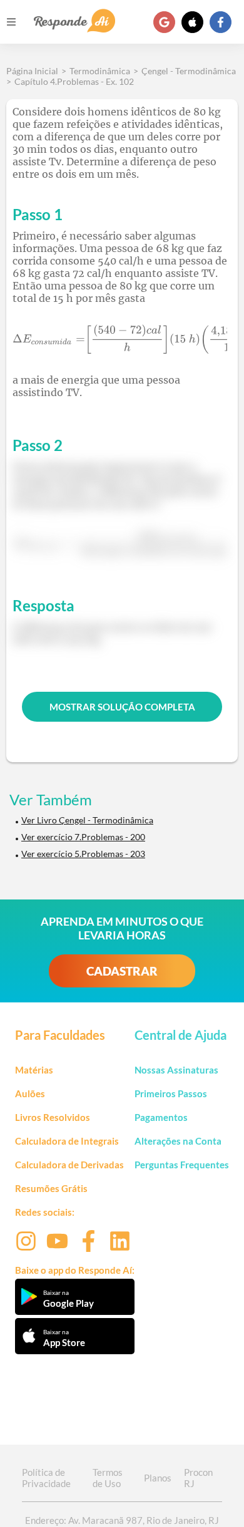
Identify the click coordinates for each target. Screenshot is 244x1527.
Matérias (34, 1069)
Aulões (30, 1093)
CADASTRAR (122, 971)
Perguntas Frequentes (182, 1164)
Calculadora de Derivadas (69, 1164)
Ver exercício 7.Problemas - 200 (83, 836)
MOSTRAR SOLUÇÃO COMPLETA (122, 706)
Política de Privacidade (46, 1477)
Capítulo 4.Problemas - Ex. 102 (74, 81)
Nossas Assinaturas (176, 1069)
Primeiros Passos (171, 1093)
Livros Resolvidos (52, 1117)
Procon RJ (198, 1477)
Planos (157, 1477)
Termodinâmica (99, 70)
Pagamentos (161, 1117)
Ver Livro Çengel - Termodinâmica (87, 820)
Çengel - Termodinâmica (188, 70)
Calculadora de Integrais (67, 1140)
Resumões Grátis (51, 1188)
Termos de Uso (108, 1477)
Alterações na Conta (178, 1140)
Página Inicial (32, 70)
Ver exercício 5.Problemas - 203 (83, 853)
